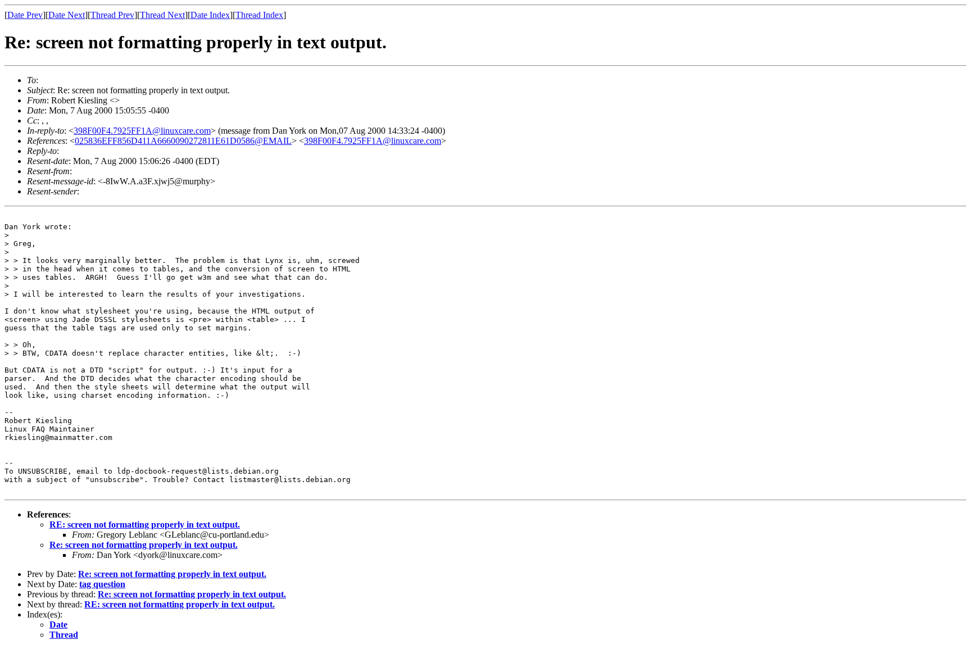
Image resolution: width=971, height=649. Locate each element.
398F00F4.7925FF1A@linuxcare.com (142, 130)
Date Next (66, 15)
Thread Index (259, 15)
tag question (102, 584)
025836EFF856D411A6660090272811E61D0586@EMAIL (183, 141)
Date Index (210, 15)
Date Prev (25, 15)
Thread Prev (112, 15)
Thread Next (162, 15)
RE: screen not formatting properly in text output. (144, 524)
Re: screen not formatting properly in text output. (143, 545)
